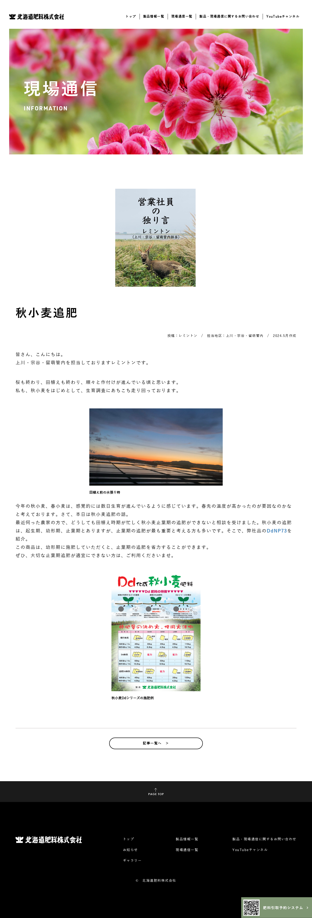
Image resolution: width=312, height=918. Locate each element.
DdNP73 (277, 530)
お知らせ (130, 850)
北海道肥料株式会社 (159, 880)
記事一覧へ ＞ (156, 743)
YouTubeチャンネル (282, 16)
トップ (130, 16)
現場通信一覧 (181, 16)
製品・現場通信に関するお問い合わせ (229, 16)
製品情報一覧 (153, 16)
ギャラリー (132, 860)
